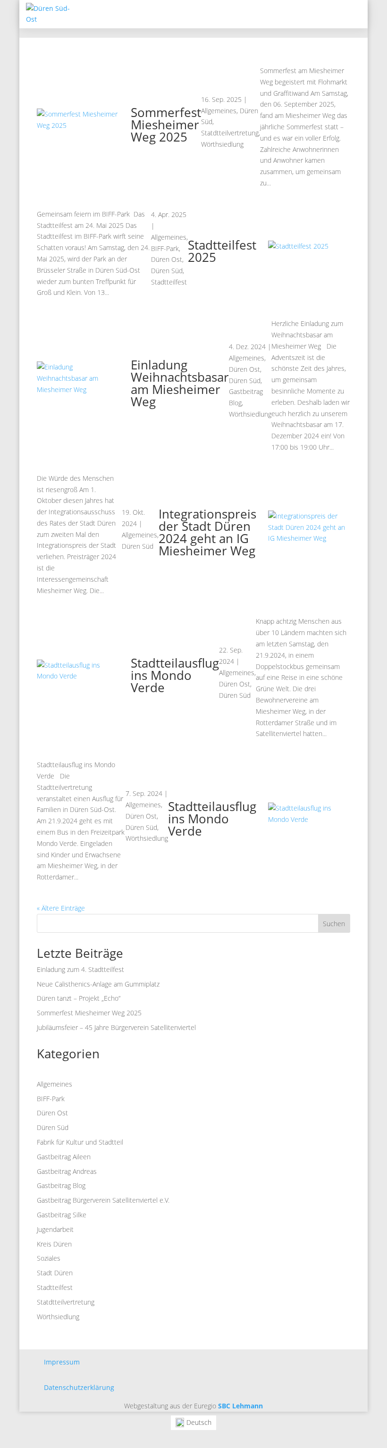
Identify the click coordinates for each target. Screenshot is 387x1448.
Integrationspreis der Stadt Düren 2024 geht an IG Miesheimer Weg (207, 532)
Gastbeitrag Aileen (64, 1156)
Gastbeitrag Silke (61, 1214)
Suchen (334, 923)
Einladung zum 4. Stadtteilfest (80, 969)
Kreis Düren (54, 1243)
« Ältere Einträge (61, 908)
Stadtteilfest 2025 (222, 251)
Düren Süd (167, 270)
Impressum (62, 1361)
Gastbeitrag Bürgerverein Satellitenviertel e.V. (103, 1200)
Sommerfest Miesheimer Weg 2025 (166, 124)
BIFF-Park (165, 248)
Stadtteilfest (169, 281)
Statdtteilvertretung (230, 132)
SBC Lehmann (240, 1405)
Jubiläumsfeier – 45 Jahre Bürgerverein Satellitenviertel (116, 1027)
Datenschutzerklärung (79, 1387)
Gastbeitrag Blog (61, 1185)
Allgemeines (218, 110)
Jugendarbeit (55, 1229)
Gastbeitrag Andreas (67, 1171)
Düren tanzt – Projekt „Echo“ (78, 998)
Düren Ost (166, 259)
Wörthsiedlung (222, 144)
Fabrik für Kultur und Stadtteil (80, 1142)
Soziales (48, 1258)
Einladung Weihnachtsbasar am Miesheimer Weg (180, 383)
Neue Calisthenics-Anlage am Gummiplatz (98, 983)
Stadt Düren (55, 1272)
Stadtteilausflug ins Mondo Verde (175, 675)
